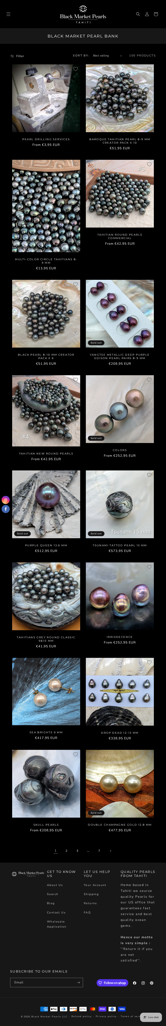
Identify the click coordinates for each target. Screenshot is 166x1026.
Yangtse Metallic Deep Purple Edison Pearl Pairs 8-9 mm (120, 356)
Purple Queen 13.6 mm (46, 545)
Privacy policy (106, 1016)
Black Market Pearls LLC (49, 1016)
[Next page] (110, 850)
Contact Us (56, 912)
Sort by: (81, 55)
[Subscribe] (78, 982)
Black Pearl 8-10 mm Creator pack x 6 (46, 356)
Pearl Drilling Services (46, 139)
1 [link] (55, 850)
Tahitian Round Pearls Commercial (119, 236)
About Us (55, 885)
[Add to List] (75, 68)
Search (52, 894)
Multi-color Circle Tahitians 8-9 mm (46, 261)
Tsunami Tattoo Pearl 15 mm (120, 545)
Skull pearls (46, 824)
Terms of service (133, 1016)
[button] (8, 14)
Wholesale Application (56, 924)
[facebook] (6, 509)
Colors (120, 450)
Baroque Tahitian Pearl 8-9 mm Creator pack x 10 (119, 141)
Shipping (91, 894)
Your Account (95, 885)
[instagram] (6, 500)
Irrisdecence (120, 636)
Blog (51, 903)
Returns (90, 903)
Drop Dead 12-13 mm (119, 732)
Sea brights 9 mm (46, 732)
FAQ (87, 912)
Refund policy (81, 1016)
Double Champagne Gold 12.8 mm (120, 824)
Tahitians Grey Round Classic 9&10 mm (46, 639)
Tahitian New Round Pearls (46, 453)
